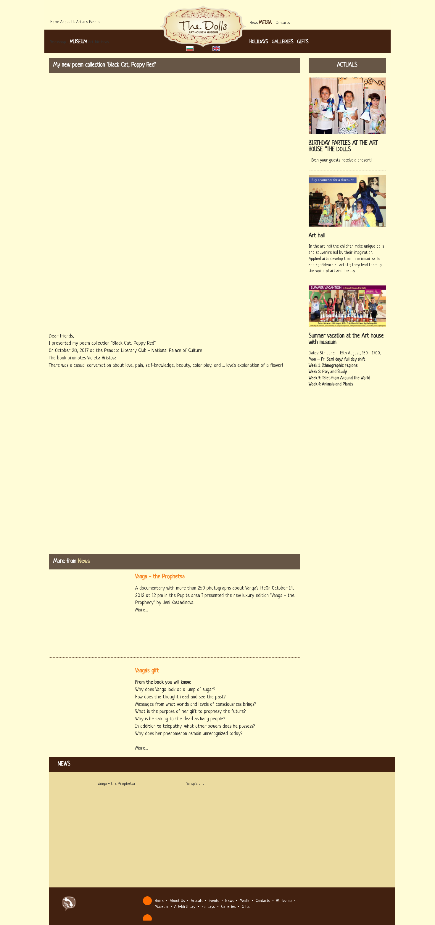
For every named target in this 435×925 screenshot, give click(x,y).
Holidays (258, 42)
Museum (78, 42)
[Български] (190, 48)
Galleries (282, 42)
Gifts (302, 42)
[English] (216, 48)
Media (265, 22)
